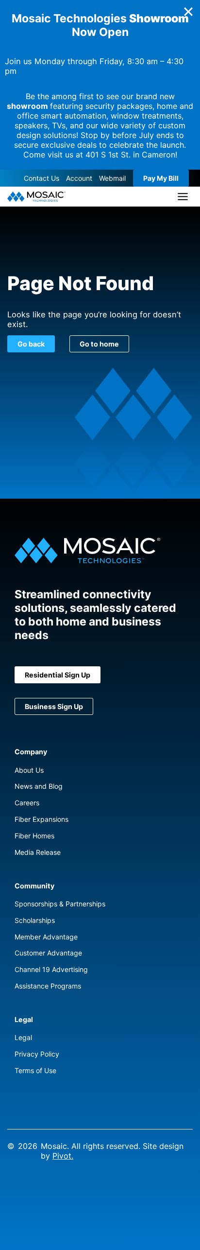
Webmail (112, 178)
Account (79, 178)
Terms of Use (35, 1070)
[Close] (188, 11)
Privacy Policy (37, 1054)
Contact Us (41, 178)
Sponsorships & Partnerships (60, 904)
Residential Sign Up (57, 675)
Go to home (99, 344)
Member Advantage (46, 937)
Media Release (38, 852)
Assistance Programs (48, 986)
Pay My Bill (161, 178)
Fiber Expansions (41, 819)
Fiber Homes (34, 836)
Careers (27, 803)
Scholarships (35, 920)
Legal (23, 1037)
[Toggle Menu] (183, 197)
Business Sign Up (54, 706)
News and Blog (39, 786)
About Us (29, 770)
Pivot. (62, 1156)
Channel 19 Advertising (51, 969)
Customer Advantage (48, 953)
